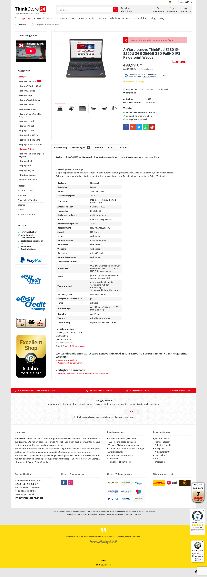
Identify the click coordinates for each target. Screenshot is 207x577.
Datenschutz (160, 455)
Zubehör (39, 462)
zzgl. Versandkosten (145, 69)
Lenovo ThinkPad (30, 81)
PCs (84, 438)
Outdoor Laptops (28, 175)
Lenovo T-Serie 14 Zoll (30, 86)
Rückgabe (159, 448)
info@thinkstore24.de (29, 498)
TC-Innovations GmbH (132, 514)
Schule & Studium (26, 214)
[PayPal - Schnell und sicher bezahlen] (31, 260)
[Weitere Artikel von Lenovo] (179, 61)
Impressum (160, 461)
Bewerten (165, 89)
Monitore (22, 195)
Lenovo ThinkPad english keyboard (31, 155)
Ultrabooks (20, 462)
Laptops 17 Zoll (27, 130)
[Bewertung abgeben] (147, 61)
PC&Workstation (25, 190)
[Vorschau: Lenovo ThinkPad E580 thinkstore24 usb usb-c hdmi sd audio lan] (104, 108)
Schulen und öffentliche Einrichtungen (126, 448)
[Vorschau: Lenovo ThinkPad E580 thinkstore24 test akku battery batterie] (71, 108)
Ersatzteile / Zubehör (27, 200)
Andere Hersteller (28, 179)
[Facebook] (126, 127)
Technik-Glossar (162, 442)
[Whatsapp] (146, 127)
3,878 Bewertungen (103, 565)
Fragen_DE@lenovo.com (74, 346)
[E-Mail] (152, 127)
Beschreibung (60, 147)
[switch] (198, 559)
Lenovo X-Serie (27, 104)
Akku (110, 147)
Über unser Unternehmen (120, 455)
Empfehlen (131, 92)
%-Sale (21, 209)
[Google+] (133, 127)
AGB (157, 458)
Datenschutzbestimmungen (92, 417)
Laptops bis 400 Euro (30, 139)
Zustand (99, 147)
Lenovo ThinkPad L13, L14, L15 (30, 115)
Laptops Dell (26, 161)
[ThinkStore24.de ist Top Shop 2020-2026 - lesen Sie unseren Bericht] (198, 493)
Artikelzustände (115, 451)
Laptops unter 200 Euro (31, 144)
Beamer (21, 205)
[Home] (16, 18)
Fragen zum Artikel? (67, 360)
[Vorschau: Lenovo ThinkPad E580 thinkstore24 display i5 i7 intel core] (60, 108)
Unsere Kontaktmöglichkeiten (122, 438)
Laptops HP (25, 165)
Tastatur (122, 147)
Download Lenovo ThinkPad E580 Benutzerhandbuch (83, 373)
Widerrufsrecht (162, 451)
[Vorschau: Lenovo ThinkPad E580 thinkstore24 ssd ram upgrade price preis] (82, 108)
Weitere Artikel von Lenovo (71, 363)
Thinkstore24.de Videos (119, 461)
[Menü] (202, 542)
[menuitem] (184, 2)
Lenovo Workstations (30, 100)
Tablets (21, 185)
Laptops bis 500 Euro (30, 135)
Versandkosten (97, 511)
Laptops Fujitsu (27, 170)
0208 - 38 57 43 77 (26, 484)
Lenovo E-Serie (27, 149)
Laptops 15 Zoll (27, 121)
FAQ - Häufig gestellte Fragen (122, 442)
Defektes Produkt (163, 445)
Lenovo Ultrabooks (29, 109)
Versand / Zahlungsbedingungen (124, 445)
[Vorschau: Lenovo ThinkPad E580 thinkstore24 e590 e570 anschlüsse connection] (93, 108)
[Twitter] (139, 127)
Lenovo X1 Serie (27, 90)
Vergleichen (131, 89)
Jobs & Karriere (162, 438)
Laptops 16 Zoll (27, 126)
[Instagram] (70, 482)
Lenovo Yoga (26, 95)
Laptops (22, 76)
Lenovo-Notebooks (73, 438)
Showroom (113, 458)
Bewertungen (80, 147)
